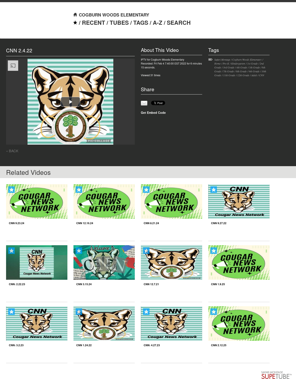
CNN (261, 75)
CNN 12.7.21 (151, 284)
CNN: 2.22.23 (17, 284)
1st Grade (252, 63)
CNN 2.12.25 (218, 345)
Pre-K (226, 63)
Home (217, 63)
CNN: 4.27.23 (152, 345)
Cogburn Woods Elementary (247, 59)
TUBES (119, 22)
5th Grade (254, 67)
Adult (254, 75)
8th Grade (241, 71)
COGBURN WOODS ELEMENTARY (114, 15)
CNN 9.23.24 (16, 223)
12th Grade (243, 75)
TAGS (140, 22)
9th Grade (254, 71)
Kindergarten (238, 63)
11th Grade (229, 75)
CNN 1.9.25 (218, 284)
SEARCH (179, 22)
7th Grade (228, 71)
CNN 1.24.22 (84, 345)
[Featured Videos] (75, 22)
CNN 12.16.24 (84, 223)
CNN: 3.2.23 (16, 345)
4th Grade (241, 67)
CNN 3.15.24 (84, 284)
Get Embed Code (153, 112)
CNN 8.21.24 (151, 223)
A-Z (157, 22)
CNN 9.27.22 (218, 223)
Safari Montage (222, 59)
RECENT (93, 22)
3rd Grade (228, 67)
